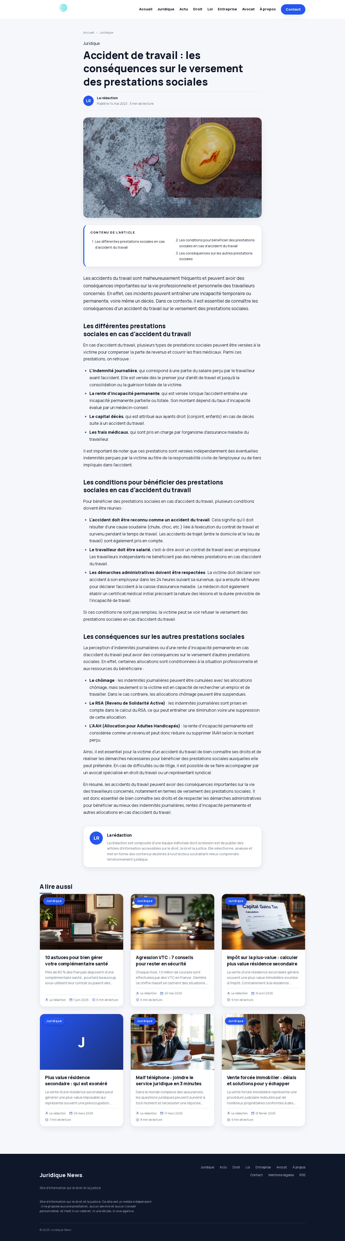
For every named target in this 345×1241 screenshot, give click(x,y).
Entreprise (227, 9)
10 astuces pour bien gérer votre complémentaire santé (76, 960)
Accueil (145, 9)
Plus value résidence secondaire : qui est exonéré (76, 1080)
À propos (268, 9)
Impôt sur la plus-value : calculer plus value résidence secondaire (262, 960)
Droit (197, 9)
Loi (210, 9)
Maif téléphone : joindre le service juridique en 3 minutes (168, 1080)
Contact (293, 9)
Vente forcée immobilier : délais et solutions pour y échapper (261, 1080)
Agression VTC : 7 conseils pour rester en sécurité (164, 960)
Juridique (165, 9)
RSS (302, 1175)
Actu (184, 9)
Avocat (248, 9)
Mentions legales (281, 1175)
